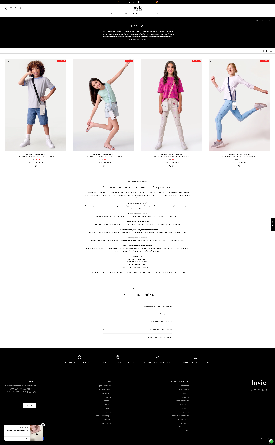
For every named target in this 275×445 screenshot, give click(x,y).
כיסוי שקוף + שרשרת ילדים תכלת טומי (103, 154)
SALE (127, 14)
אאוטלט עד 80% (184, 427)
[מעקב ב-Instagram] (263, 390)
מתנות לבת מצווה (184, 404)
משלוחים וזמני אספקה (105, 386)
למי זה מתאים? (107, 404)
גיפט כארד (98, 14)
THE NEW (136, 14)
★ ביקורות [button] (273, 224)
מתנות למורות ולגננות (182, 401)
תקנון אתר (108, 408)
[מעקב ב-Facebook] (267, 390)
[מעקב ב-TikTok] (252, 390)
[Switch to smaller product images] (267, 50)
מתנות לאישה (185, 393)
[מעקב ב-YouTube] (255, 390)
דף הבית (267, 20)
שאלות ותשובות (106, 393)
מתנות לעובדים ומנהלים (182, 412)
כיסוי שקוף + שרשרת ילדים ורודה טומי (171, 154)
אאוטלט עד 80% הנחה (113, 14)
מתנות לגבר (185, 397)
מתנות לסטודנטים (183, 419)
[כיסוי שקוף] (239, 166)
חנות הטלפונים (175, 14)
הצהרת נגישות (107, 419)
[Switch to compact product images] (263, 50)
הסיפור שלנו (107, 401)
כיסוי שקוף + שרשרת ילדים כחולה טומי (239, 154)
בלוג (110, 427)
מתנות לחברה (185, 423)
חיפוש (187, 431)
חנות (261, 20)
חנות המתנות (148, 14)
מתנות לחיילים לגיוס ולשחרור (180, 416)
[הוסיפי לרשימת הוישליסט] (211, 61)
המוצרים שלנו (161, 14)
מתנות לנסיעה (185, 408)
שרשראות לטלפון (184, 390)
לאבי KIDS (255, 20)
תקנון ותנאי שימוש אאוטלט (103, 416)
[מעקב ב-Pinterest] (259, 390)
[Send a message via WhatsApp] (271, 441)
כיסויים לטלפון (185, 386)
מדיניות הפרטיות (31, 392)
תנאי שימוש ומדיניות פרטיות (103, 412)
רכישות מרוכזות (106, 423)
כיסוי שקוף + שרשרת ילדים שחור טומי (36, 154)
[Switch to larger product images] (271, 50)
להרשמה (29, 405)
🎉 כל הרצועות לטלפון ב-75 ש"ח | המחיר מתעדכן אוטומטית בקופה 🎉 (137, 2)
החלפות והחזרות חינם (105, 390)
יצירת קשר (108, 397)
